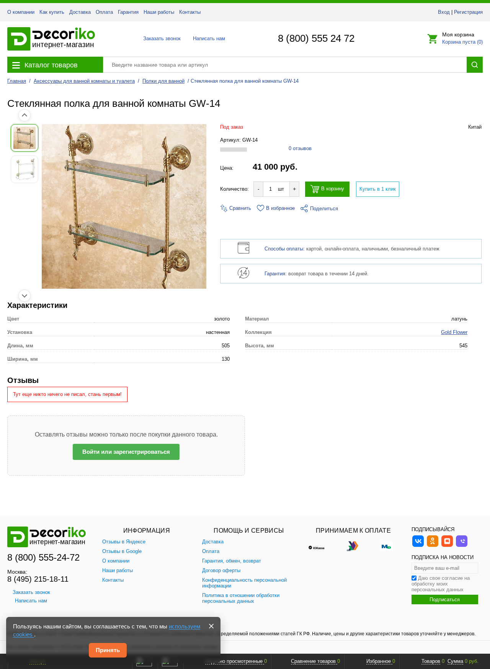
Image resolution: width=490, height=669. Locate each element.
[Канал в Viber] (461, 546)
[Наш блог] (447, 546)
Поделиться (324, 208)
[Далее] (24, 296)
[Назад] (24, 115)
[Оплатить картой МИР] (386, 546)
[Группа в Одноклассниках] (432, 546)
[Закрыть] (211, 626)
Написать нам (208, 38)
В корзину (332, 189)
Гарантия (128, 12)
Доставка (80, 12)
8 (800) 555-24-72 (43, 557)
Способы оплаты (284, 249)
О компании (20, 12)
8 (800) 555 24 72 (316, 38)
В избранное (280, 208)
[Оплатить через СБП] (353, 546)
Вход (444, 12)
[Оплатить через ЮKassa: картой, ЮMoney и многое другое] (320, 546)
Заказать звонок (159, 38)
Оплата (104, 12)
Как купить (51, 12)
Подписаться (445, 599)
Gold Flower (454, 332)
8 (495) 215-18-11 (38, 579)
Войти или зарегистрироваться (126, 451)
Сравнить (239, 208)
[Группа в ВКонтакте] (418, 546)
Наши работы (159, 12)
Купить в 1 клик (377, 189)
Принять (108, 650)
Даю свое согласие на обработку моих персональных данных (441, 583)
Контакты (190, 12)
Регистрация (468, 12)
